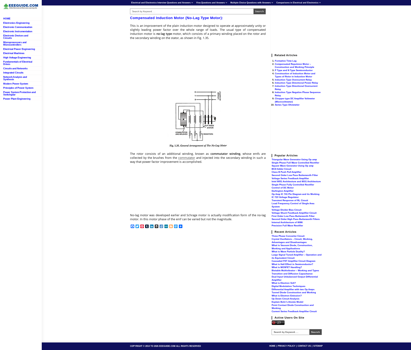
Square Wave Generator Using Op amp (293, 165)
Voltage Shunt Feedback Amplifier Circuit (294, 213)
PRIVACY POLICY (286, 346)
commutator (186, 158)
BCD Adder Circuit (281, 169)
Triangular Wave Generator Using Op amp (294, 159)
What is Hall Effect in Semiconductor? (292, 264)
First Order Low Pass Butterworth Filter (293, 216)
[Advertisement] (198, 65)
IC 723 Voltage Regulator (285, 197)
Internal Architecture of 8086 (287, 222)
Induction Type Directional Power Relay (296, 82)
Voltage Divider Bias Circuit (287, 210)
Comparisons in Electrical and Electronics (297, 2)
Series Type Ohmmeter (287, 104)
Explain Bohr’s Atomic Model (287, 302)
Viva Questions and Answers (210, 2)
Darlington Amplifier (282, 191)
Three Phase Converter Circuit (288, 236)
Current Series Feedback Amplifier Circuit (294, 311)
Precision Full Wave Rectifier (287, 225)
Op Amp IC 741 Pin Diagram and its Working (295, 194)
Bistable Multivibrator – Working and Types (295, 270)
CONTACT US (304, 346)
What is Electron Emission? (287, 295)
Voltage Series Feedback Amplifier (290, 178)
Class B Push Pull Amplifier (286, 172)
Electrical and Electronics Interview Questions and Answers (161, 2)
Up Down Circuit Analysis (285, 298)
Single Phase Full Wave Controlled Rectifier (295, 162)
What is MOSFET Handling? (287, 267)
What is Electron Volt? (284, 283)
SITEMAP (318, 346)
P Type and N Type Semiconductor (294, 70)
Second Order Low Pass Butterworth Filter (295, 175)
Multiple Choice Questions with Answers (250, 2)
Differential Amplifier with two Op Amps (293, 289)
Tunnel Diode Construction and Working (294, 292)
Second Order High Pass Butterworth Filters (296, 219)
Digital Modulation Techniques (288, 286)
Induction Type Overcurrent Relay (293, 79)
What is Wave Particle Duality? (288, 251)
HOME (272, 346)
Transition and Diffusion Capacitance (292, 273)
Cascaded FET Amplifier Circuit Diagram (293, 261)
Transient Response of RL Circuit (290, 200)
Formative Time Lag (286, 61)
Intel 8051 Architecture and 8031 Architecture (296, 181)
